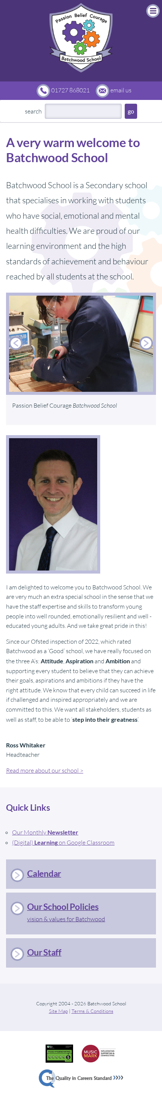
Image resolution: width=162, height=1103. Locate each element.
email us (120, 90)
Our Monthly (45, 832)
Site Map (58, 1011)
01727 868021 (70, 90)
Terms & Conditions (92, 1011)
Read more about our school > (44, 770)
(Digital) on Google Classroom (63, 842)
